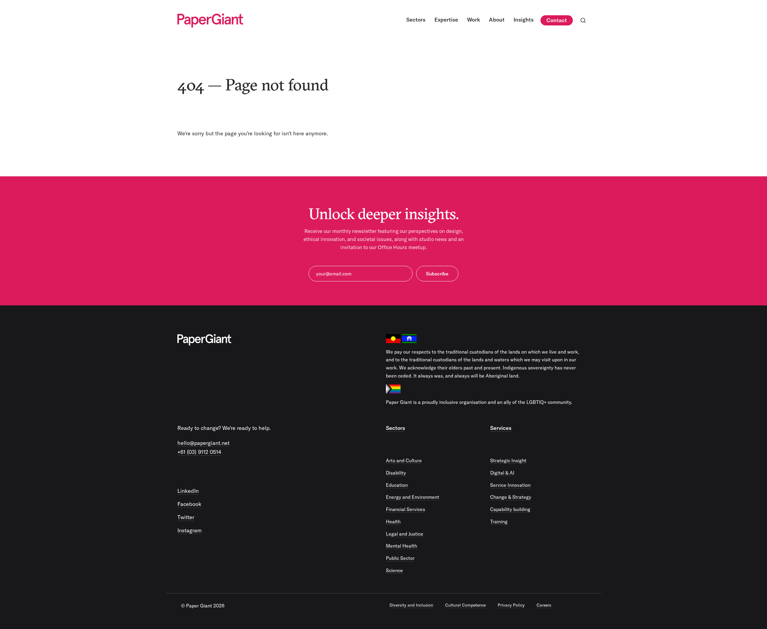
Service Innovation (510, 485)
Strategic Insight (508, 460)
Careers (544, 605)
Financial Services (405, 509)
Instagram (189, 530)
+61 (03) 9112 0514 (199, 451)
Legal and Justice (404, 534)
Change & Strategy (510, 497)
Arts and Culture (404, 460)
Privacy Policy (511, 605)
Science (394, 570)
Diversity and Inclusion (411, 605)
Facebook (189, 504)
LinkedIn (188, 490)
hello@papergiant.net (203, 442)
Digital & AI (502, 473)
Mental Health (401, 546)
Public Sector (400, 558)
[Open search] (583, 20)
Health (393, 522)
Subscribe (437, 274)
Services (500, 428)
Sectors (395, 428)
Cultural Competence (465, 605)
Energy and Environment (412, 497)
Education (397, 485)
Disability (396, 473)
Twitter (185, 517)
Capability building (510, 509)
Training (499, 522)
